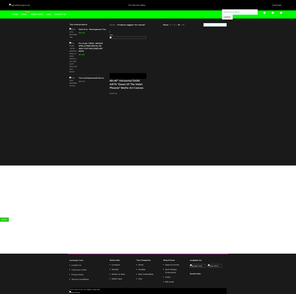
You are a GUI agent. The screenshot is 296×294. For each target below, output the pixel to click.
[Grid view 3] (194, 24)
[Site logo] (19, 5)
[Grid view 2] (190, 24)
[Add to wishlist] (131, 76)
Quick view (119, 76)
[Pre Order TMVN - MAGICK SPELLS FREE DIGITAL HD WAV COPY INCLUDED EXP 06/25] (73, 57)
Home (113, 25)
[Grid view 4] (198, 24)
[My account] (286, 5)
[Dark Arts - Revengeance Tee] (73, 33)
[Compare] (125, 76)
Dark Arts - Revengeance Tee (92, 29)
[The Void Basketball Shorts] (73, 82)
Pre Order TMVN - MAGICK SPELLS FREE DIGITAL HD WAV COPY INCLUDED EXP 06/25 (91, 47)
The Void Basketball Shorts (91, 78)
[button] (112, 76)
